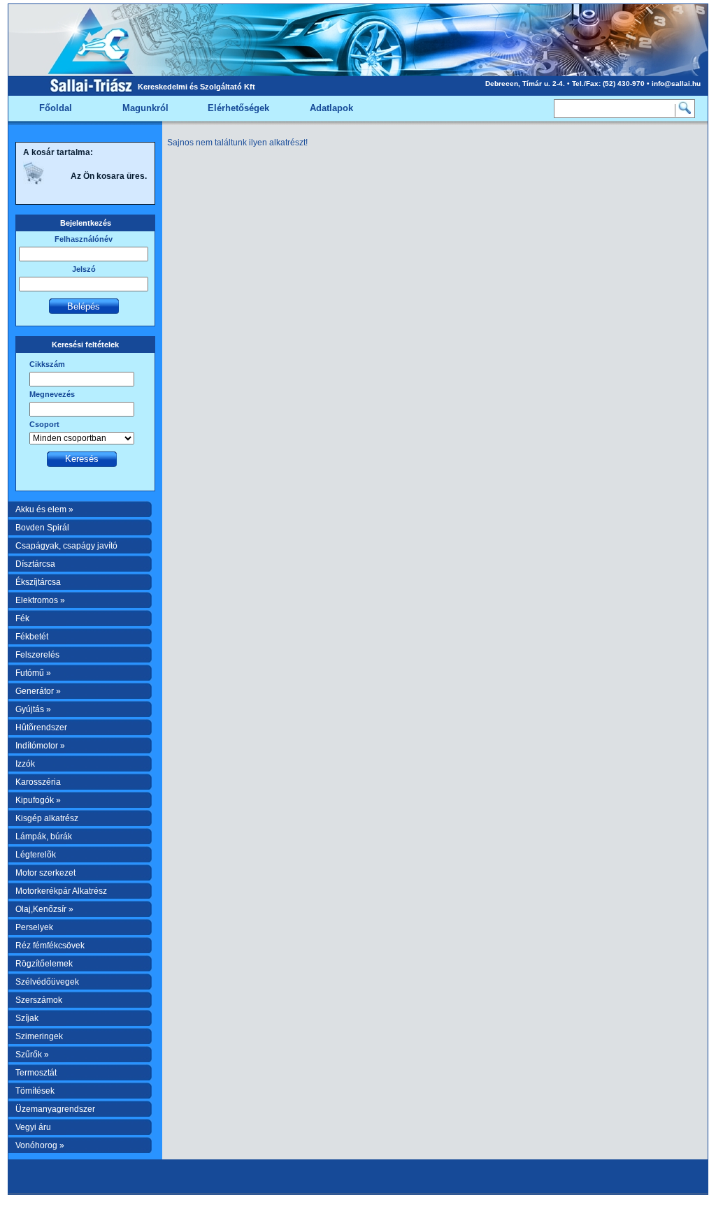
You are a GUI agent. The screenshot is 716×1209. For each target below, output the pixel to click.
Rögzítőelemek (44, 964)
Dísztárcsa (35, 564)
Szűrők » (32, 1054)
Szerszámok (38, 1000)
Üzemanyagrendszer (55, 1109)
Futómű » (33, 673)
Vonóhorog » (39, 1145)
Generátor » (38, 691)
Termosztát (36, 1073)
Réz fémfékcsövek (50, 945)
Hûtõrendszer (41, 727)
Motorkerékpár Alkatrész (61, 891)
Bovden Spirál (42, 528)
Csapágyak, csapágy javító (66, 546)
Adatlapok (331, 108)
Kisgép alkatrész (46, 818)
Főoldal (55, 108)
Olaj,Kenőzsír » (44, 909)
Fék (22, 618)
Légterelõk (35, 855)
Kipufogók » (38, 800)
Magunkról (145, 108)
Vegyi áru (33, 1127)
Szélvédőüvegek (47, 982)
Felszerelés (37, 655)
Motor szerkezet (45, 873)
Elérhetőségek (238, 108)
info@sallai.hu (676, 83)
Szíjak (26, 1018)
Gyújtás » (33, 709)
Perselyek (34, 927)
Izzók (25, 764)
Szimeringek (39, 1036)
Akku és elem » (44, 509)
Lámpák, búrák (43, 836)
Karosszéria (38, 782)
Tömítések (35, 1091)
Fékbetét (31, 637)
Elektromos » (40, 600)
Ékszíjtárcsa (38, 582)
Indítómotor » (40, 746)
